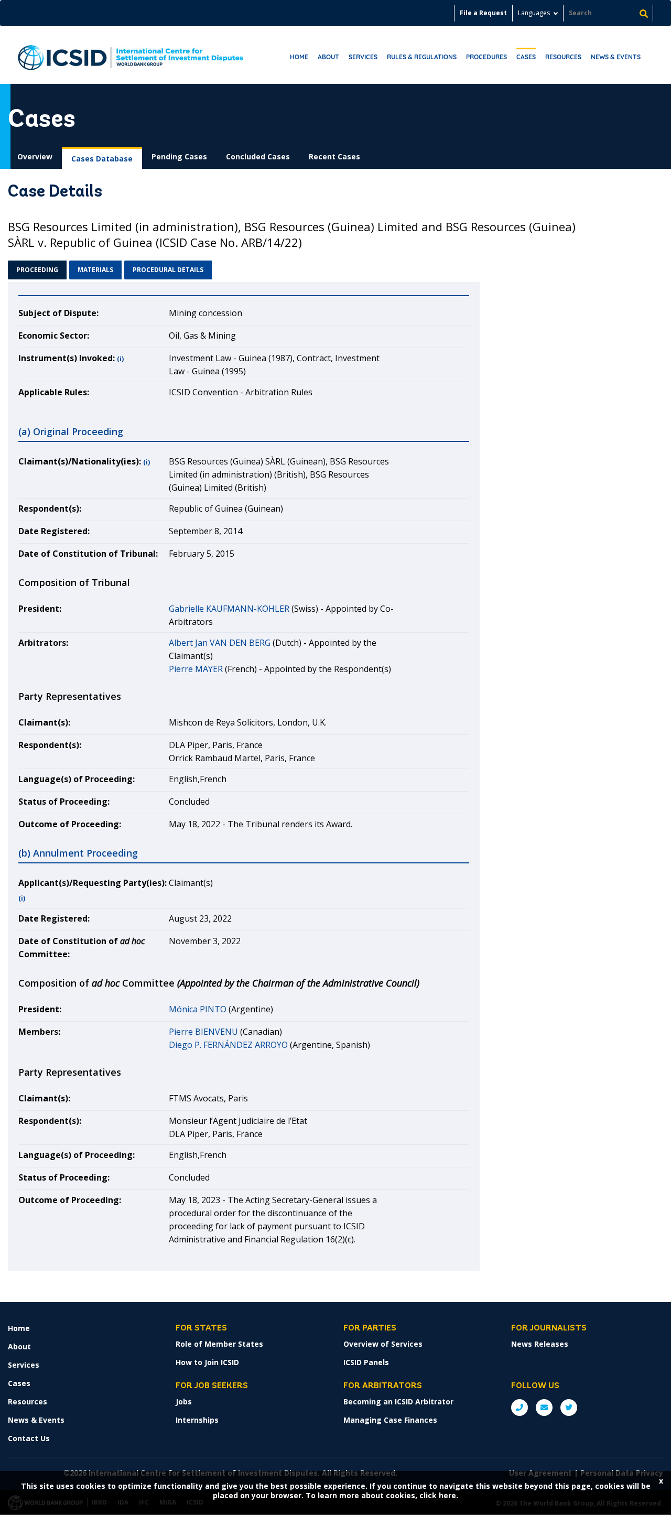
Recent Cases (334, 156)
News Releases (539, 1344)
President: (39, 608)
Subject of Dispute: (58, 313)
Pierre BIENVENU (203, 1031)
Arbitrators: (43, 642)
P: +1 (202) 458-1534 (519, 1407)
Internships (197, 1420)
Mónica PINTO (197, 1009)
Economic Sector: (53, 335)
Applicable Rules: (53, 392)
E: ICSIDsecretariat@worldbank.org (544, 1407)
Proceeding (37, 269)
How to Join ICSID (207, 1362)
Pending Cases (179, 156)
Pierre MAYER (196, 669)
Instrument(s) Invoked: (66, 358)
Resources (563, 57)
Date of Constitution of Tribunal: (88, 553)
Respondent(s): (49, 508)
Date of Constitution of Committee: (81, 947)
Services (363, 57)
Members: (39, 1031)
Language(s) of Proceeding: (76, 779)
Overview (34, 156)
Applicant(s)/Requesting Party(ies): (92, 883)
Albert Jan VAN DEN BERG (219, 642)
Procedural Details (168, 269)
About (328, 57)
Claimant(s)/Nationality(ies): (79, 461)
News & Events (616, 57)
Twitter (568, 1407)
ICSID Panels (366, 1362)
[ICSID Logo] (130, 55)
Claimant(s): (44, 722)
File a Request (483, 12)
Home (299, 57)
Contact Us (29, 1438)
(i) (120, 358)
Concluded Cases (258, 156)
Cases (526, 57)
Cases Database (102, 159)
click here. (438, 1495)
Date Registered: (54, 531)
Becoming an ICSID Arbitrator (398, 1401)
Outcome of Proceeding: (69, 824)
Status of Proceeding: (64, 801)
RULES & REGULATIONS (422, 57)
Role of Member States (219, 1344)
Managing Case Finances (390, 1420)
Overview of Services (383, 1344)
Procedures (486, 57)
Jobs (184, 1401)
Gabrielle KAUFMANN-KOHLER (229, 608)
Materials (95, 269)
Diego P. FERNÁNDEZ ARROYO (228, 1045)
